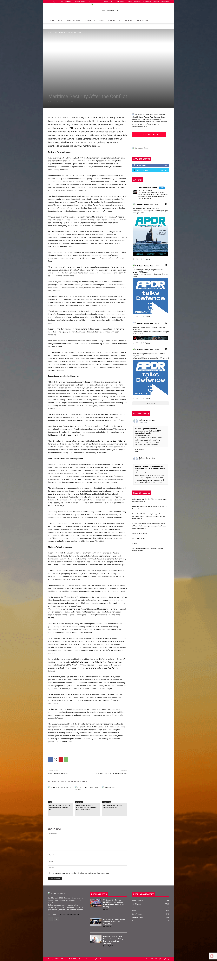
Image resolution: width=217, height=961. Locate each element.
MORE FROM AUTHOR (77, 781)
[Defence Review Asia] (108, 10)
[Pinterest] (61, 759)
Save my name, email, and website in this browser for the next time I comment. (80, 873)
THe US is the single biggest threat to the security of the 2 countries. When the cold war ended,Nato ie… (148, 505)
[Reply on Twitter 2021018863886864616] (134, 398)
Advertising (156, 1)
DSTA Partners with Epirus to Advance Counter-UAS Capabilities (114, 921)
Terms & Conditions (152, 959)
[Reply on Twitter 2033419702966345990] (134, 259)
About (111, 1)
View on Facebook (138, 449)
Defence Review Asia (145, 204)
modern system (142, 522)
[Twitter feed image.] (150, 235)
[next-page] (53, 819)
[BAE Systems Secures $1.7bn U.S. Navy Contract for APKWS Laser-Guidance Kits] (87, 794)
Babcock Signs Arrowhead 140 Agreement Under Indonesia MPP (59, 807)
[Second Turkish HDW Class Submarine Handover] (114, 794)
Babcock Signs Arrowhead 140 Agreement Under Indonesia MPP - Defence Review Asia (148, 431)
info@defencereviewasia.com (68, 914)
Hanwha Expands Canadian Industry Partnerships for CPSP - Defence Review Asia (150, 468)
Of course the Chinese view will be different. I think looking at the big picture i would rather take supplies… (149, 515)
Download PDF (149, 134)
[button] (166, 21)
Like (165, 165)
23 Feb (156, 266)
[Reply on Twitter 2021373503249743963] (134, 343)
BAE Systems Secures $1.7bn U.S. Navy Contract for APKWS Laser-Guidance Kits (86, 807)
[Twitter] (53, 1)
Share (136, 451)
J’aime (138, 552)
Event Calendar (120, 1)
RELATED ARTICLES (57, 781)
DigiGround (97, 959)
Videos (130, 1)
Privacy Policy (164, 959)
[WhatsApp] (66, 759)
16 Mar (156, 204)
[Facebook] (50, 1)
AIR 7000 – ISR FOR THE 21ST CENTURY (111, 773)
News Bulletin (147, 1)
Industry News (107, 802)
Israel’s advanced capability (58, 773)
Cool (135, 532)
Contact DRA (165, 1)
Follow (163, 170)
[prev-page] (49, 819)
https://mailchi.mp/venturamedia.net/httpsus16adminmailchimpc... (158, 358)
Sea (55, 32)
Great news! (141, 527)
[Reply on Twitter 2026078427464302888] (134, 316)
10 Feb (156, 323)
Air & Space (79, 802)
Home (106, 1)
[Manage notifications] (211, 956)
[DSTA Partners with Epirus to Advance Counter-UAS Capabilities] (95, 922)
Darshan (52, 102)
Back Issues (137, 1)
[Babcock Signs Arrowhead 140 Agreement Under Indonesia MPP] (60, 794)
